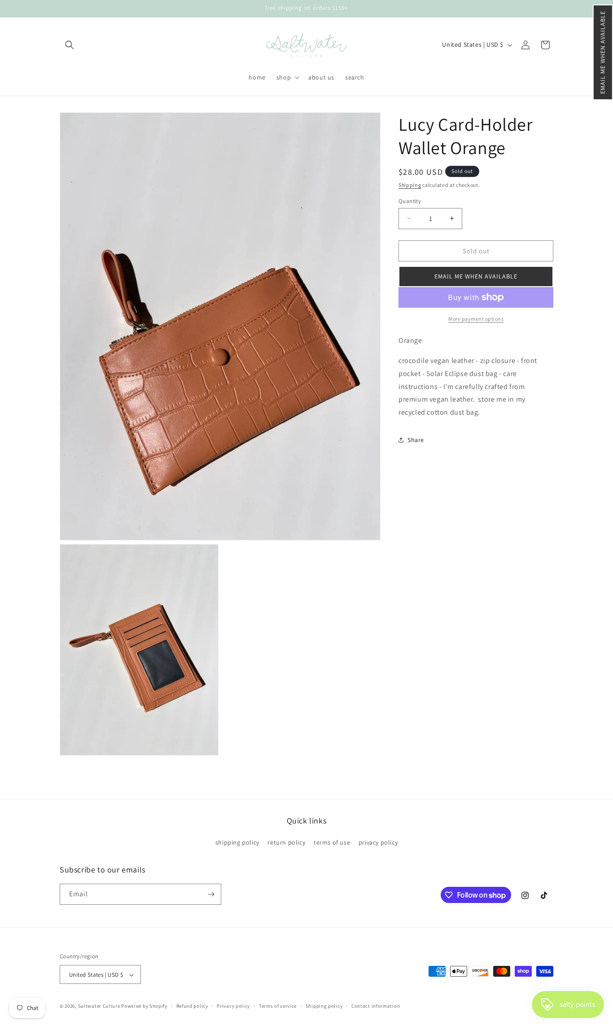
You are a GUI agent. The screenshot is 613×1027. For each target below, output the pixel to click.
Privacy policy (233, 1006)
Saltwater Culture (99, 1006)
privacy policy (378, 843)
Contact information (375, 1006)
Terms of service (278, 1006)
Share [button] (415, 440)
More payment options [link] (476, 318)
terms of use (332, 843)
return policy (286, 843)
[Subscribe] (211, 894)
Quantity (409, 200)
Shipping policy (324, 1006)
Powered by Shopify (144, 1006)
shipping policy (237, 843)
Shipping (409, 184)
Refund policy (192, 1006)
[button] (603, 52)
